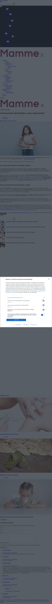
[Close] (49, 279)
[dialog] (26, 302)
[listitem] (26, 297)
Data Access (26, 324)
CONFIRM (16, 319)
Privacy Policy (34, 324)
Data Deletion (18, 324)
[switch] (43, 300)
